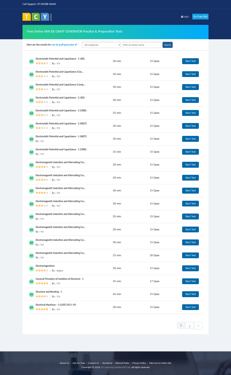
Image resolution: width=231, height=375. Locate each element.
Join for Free (78, 363)
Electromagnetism (45, 265)
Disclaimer (107, 363)
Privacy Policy (139, 363)
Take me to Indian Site (160, 363)
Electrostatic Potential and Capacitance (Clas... (60, 71)
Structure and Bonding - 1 (49, 291)
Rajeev (60, 270)
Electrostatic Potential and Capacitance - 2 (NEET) (61, 123)
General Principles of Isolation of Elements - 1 (60, 278)
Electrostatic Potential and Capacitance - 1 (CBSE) (61, 149)
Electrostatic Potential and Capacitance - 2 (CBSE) (61, 110)
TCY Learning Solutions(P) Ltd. (116, 367)
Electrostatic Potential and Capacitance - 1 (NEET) (61, 136)
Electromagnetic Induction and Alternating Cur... (61, 162)
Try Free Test (200, 16)
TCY (58, 63)
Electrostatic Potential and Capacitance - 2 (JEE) (60, 97)
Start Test (190, 61)
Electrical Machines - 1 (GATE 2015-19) (56, 304)
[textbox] (141, 45)
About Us (64, 363)
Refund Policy (122, 363)
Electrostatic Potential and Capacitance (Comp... (61, 84)
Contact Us (93, 363)
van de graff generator (62, 44)
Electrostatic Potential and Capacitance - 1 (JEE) (60, 58)
